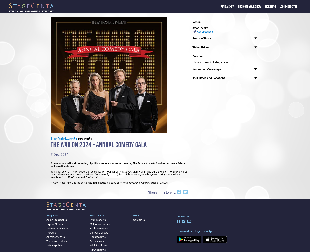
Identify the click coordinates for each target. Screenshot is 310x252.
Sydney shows (98, 219)
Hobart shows (98, 236)
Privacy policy (54, 245)
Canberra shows (99, 232)
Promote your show (57, 228)
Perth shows (97, 241)
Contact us (139, 219)
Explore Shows (54, 224)
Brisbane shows (99, 228)
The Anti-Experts (64, 138)
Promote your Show (249, 6)
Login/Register (288, 6)
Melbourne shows (100, 224)
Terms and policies (56, 241)
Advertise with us (55, 236)
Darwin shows (98, 249)
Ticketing (270, 6)
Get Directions (204, 31)
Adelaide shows (98, 245)
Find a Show (227, 6)
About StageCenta (56, 219)
